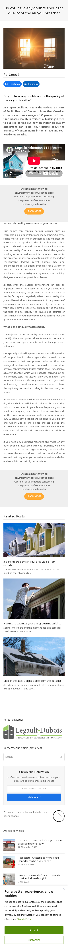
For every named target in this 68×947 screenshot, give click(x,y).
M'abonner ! (34, 797)
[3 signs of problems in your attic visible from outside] (34, 540)
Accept (34, 930)
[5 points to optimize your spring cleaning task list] (34, 598)
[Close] (64, 889)
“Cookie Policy (24, 919)
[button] (12, 84)
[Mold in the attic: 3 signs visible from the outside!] (34, 656)
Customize (34, 940)
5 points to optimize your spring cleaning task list (32, 623)
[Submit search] (61, 757)
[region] (34, 916)
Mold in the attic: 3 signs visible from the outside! (32, 680)
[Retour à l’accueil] (34, 738)
